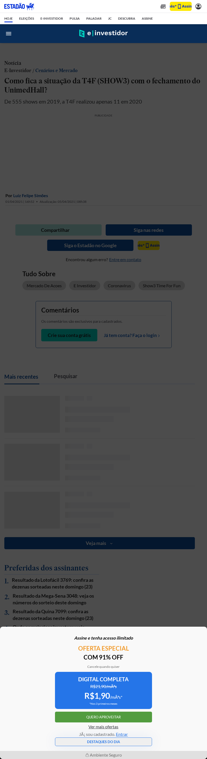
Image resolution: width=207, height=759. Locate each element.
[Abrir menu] (8, 33)
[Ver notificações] (198, 6)
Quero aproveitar (103, 717)
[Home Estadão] (19, 6)
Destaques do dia (103, 742)
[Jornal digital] (163, 6)
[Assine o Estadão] (181, 6)
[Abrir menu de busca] (198, 33)
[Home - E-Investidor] (103, 33)
